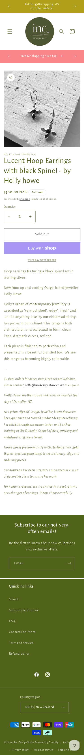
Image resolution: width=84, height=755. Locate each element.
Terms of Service (21, 643)
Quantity (10, 206)
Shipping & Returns (23, 610)
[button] (9, 31)
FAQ (12, 621)
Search (14, 599)
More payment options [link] (42, 259)
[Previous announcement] (9, 6)
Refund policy (19, 653)
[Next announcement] (75, 6)
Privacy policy (20, 750)
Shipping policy (67, 750)
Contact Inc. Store (22, 632)
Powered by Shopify (46, 742)
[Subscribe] (69, 563)
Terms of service (43, 750)
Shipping (24, 199)
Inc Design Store (24, 742)
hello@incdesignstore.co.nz (44, 385)
